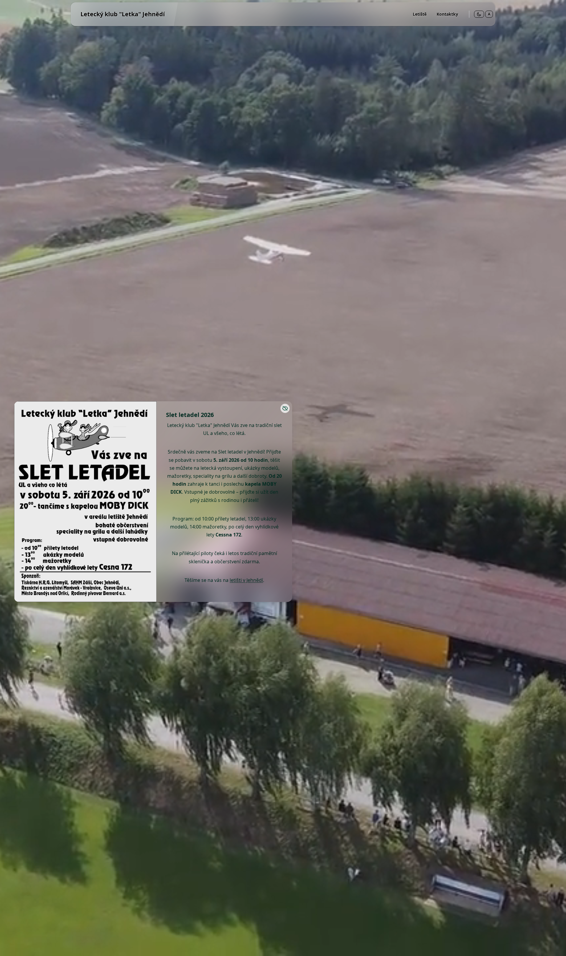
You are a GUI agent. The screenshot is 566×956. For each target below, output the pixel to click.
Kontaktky (447, 14)
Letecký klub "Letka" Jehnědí (122, 14)
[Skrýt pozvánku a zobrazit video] (285, 408)
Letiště (420, 14)
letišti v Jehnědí (246, 580)
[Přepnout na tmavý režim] (479, 14)
